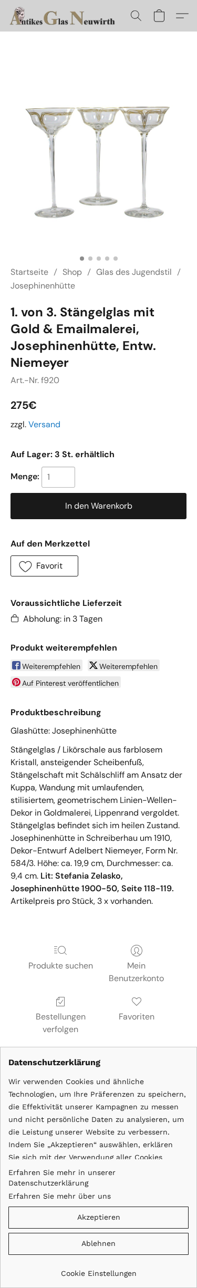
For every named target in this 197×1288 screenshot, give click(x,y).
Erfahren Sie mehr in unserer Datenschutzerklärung (62, 1177)
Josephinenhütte (43, 285)
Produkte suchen (60, 965)
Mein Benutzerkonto (136, 972)
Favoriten (136, 1016)
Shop (72, 271)
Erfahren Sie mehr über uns (59, 1196)
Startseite (29, 271)
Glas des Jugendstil (134, 271)
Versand (44, 424)
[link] (98, 1269)
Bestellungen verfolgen (61, 1023)
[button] (66, 16)
